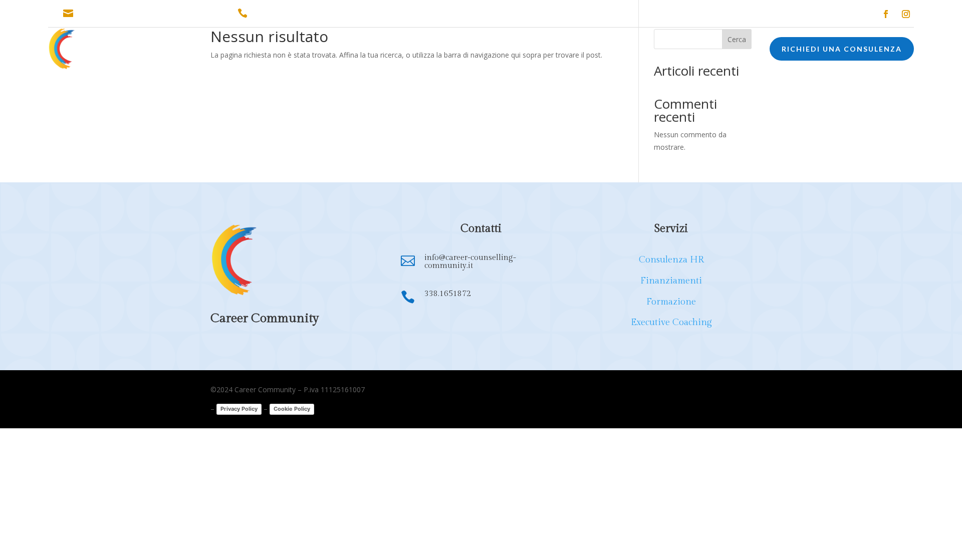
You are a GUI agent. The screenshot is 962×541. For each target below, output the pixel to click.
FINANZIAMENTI (405, 50)
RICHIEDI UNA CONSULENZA (842, 49)
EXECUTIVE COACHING (551, 50)
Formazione (671, 302)
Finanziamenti (671, 281)
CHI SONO (270, 50)
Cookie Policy (292, 408)
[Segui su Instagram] (906, 14)
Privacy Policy (239, 408)
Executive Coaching (671, 322)
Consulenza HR (671, 259)
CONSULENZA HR (333, 50)
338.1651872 (275, 14)
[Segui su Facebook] (886, 14)
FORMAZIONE (470, 50)
